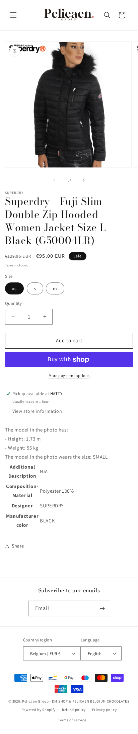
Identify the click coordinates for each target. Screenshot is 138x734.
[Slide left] (54, 180)
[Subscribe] (102, 608)
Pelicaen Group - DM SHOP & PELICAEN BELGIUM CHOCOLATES (76, 701)
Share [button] (18, 546)
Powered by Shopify (38, 709)
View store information (37, 411)
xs (14, 288)
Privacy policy (104, 709)
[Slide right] (83, 180)
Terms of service (72, 720)
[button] (13, 15)
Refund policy (74, 709)
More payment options (69, 375)
